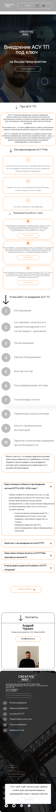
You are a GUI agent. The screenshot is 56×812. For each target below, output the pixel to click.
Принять (29, 800)
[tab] (28, 487)
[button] (37, 5)
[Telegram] (6, 805)
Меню (28, 6)
